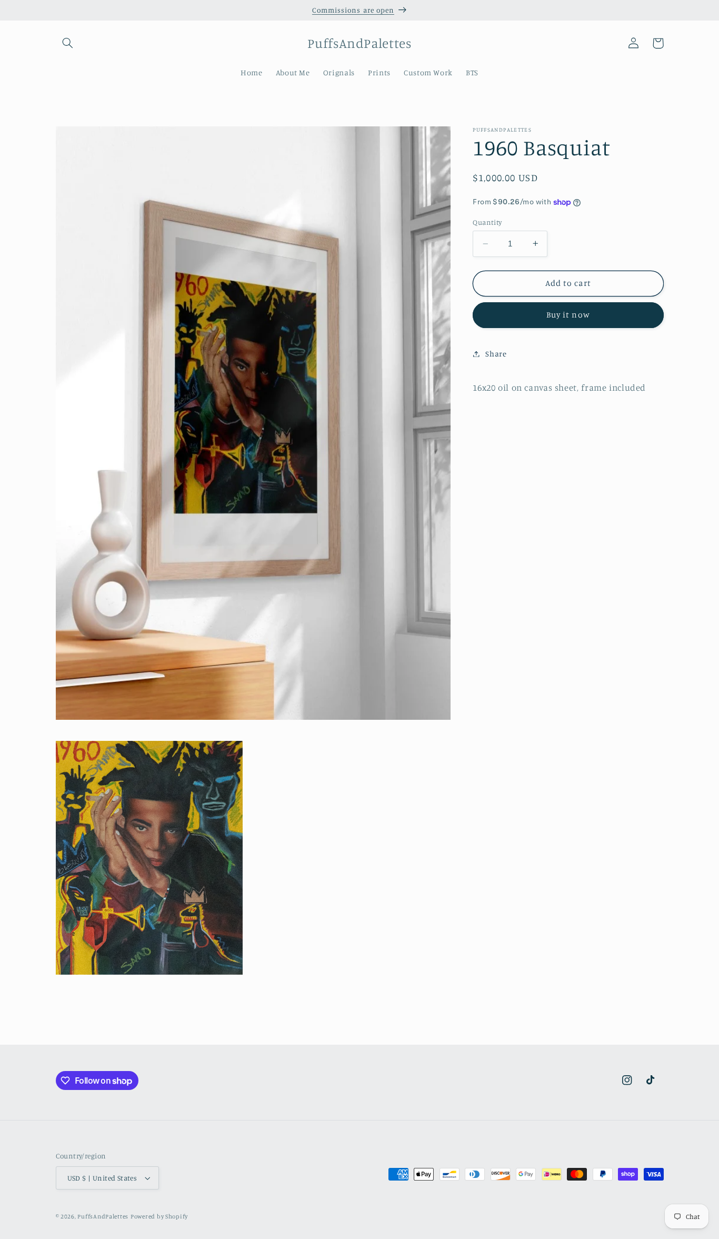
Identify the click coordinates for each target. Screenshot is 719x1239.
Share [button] (495, 353)
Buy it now (568, 315)
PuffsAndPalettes (102, 1216)
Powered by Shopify (159, 1216)
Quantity (487, 222)
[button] (68, 43)
